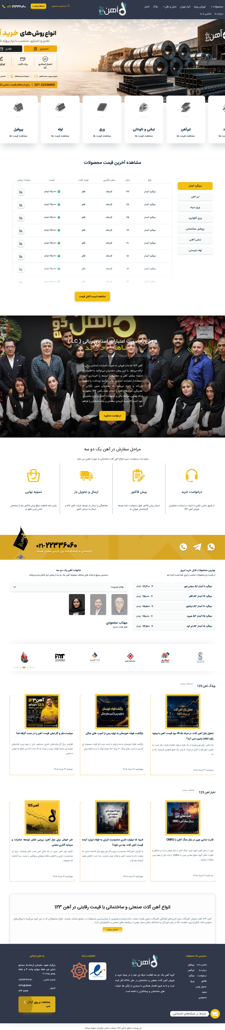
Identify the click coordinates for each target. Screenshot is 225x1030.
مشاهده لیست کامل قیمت (92, 297)
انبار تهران (185, 7)
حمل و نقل (170, 7)
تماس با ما (205, 14)
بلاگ (155, 7)
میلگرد (191, 976)
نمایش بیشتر (112, 930)
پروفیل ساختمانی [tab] (195, 229)
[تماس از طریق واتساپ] (209, 547)
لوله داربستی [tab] (195, 250)
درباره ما (219, 14)
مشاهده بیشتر (187, 684)
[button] (112, 58)
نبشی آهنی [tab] (195, 240)
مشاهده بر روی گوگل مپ (38, 1004)
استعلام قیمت (38, 6)
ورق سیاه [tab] (195, 207)
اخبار (146, 7)
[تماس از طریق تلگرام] (195, 547)
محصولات (218, 7)
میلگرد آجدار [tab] (195, 186)
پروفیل (191, 965)
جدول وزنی (201, 987)
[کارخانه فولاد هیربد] (200, 658)
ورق (192, 981)
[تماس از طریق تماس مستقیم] (181, 547)
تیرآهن (191, 970)
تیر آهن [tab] (195, 197)
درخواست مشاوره (112, 416)
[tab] (119, 604)
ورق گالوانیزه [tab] (195, 218)
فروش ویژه (199, 7)
